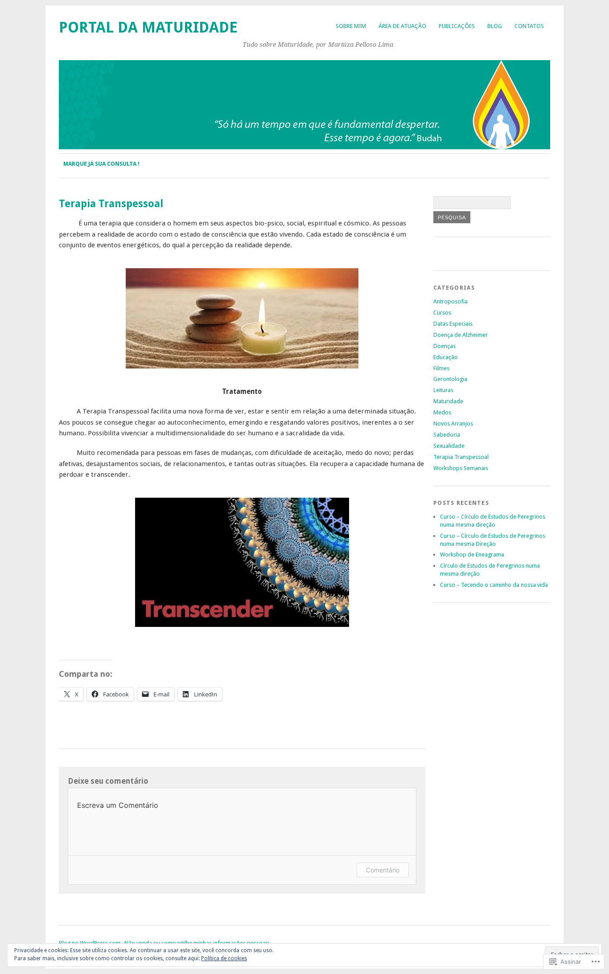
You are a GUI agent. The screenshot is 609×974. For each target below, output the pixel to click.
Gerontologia (450, 379)
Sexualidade (449, 445)
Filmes (441, 368)
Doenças (444, 346)
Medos (442, 412)
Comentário (382, 870)
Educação (445, 357)
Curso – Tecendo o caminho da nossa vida (494, 584)
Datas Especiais (453, 323)
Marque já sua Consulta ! (101, 163)
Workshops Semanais (460, 468)
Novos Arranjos (453, 423)
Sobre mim (351, 26)
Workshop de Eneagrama (472, 554)
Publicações (457, 26)
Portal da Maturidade (148, 27)
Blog (494, 26)
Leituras (443, 390)
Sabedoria (446, 434)
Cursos (442, 312)
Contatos (529, 26)
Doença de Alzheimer (460, 334)
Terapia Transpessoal (461, 457)
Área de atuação (402, 26)
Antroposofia (450, 301)
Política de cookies (224, 958)
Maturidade (448, 401)
